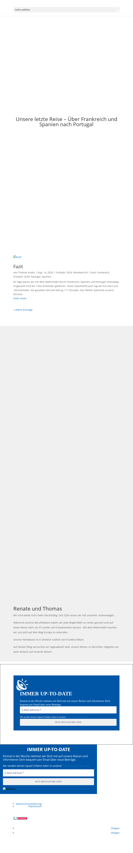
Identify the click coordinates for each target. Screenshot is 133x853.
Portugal (36, 276)
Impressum (35, 806)
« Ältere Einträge (23, 309)
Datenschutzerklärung (76, 717)
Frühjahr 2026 (78, 38)
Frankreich (103, 272)
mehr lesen (19, 298)
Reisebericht (92, 38)
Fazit (66, 31)
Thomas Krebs (42, 38)
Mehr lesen (66, 71)
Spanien (46, 276)
